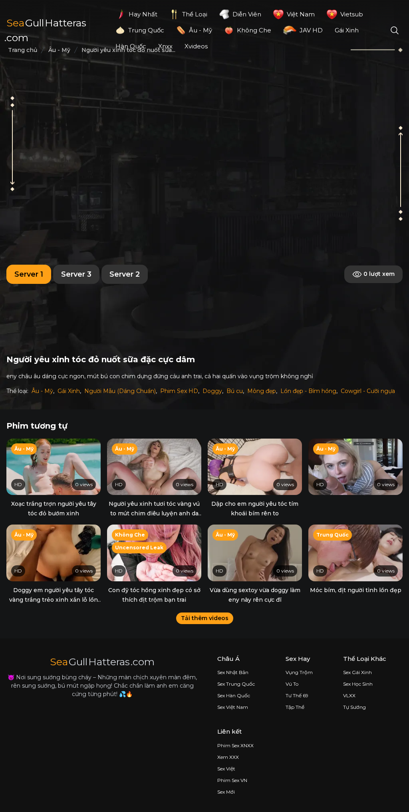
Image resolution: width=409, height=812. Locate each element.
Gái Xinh (69, 391)
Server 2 (124, 274)
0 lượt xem (378, 273)
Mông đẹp (261, 391)
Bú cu (234, 391)
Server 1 (28, 274)
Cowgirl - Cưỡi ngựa (368, 391)
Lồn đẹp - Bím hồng (308, 391)
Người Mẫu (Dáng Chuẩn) (120, 391)
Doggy (212, 391)
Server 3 (76, 274)
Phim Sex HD (179, 391)
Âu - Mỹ (42, 391)
